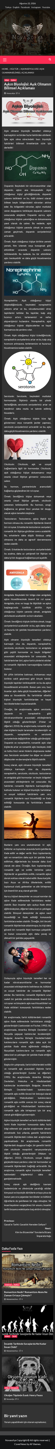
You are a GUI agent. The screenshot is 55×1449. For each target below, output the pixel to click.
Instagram (36, 7)
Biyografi (14, 1388)
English (16, 7)
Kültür (13, 80)
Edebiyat (8, 1285)
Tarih (14, 1336)
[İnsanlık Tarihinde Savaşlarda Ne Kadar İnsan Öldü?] (27, 1322)
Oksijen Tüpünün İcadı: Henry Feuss (23, 1395)
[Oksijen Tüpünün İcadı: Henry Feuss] (27, 1374)
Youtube (46, 7)
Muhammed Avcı (12, 1299)
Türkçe (8, 7)
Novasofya (11, 93)
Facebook (25, 7)
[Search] (50, 59)
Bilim (7, 80)
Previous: (25, 1222)
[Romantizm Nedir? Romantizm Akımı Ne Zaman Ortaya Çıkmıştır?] (27, 1271)
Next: (33, 1232)
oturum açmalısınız (36, 1422)
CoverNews (20, 1444)
